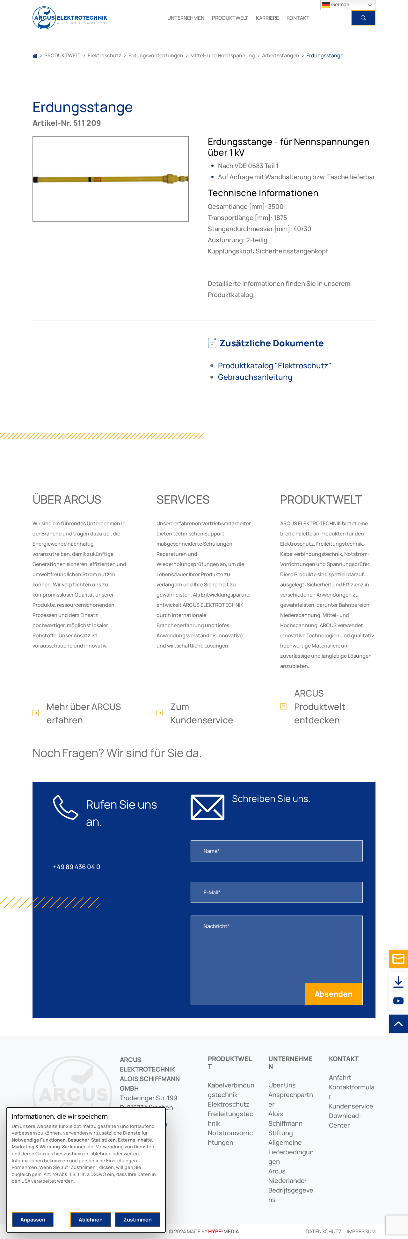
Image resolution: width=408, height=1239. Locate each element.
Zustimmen (137, 1219)
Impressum (361, 1231)
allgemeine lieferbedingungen (291, 1152)
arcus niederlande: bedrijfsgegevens (290, 1185)
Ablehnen (91, 1219)
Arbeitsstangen (280, 55)
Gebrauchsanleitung (255, 377)
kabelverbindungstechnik (231, 1090)
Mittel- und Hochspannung (222, 55)
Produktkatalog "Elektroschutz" (275, 365)
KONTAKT (298, 17)
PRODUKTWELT (230, 17)
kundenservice (351, 1106)
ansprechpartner (290, 1099)
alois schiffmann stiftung (285, 1123)
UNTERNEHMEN (185, 17)
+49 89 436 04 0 (76, 866)
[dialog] (86, 1170)
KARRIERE (267, 17)
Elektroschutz (104, 55)
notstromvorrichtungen (230, 1138)
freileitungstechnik (230, 1118)
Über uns (282, 1085)
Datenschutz (324, 1231)
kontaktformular (352, 1092)
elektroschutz (229, 1104)
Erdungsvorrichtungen (155, 55)
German (339, 4)
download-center (345, 1120)
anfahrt (340, 1077)
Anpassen (32, 1219)
